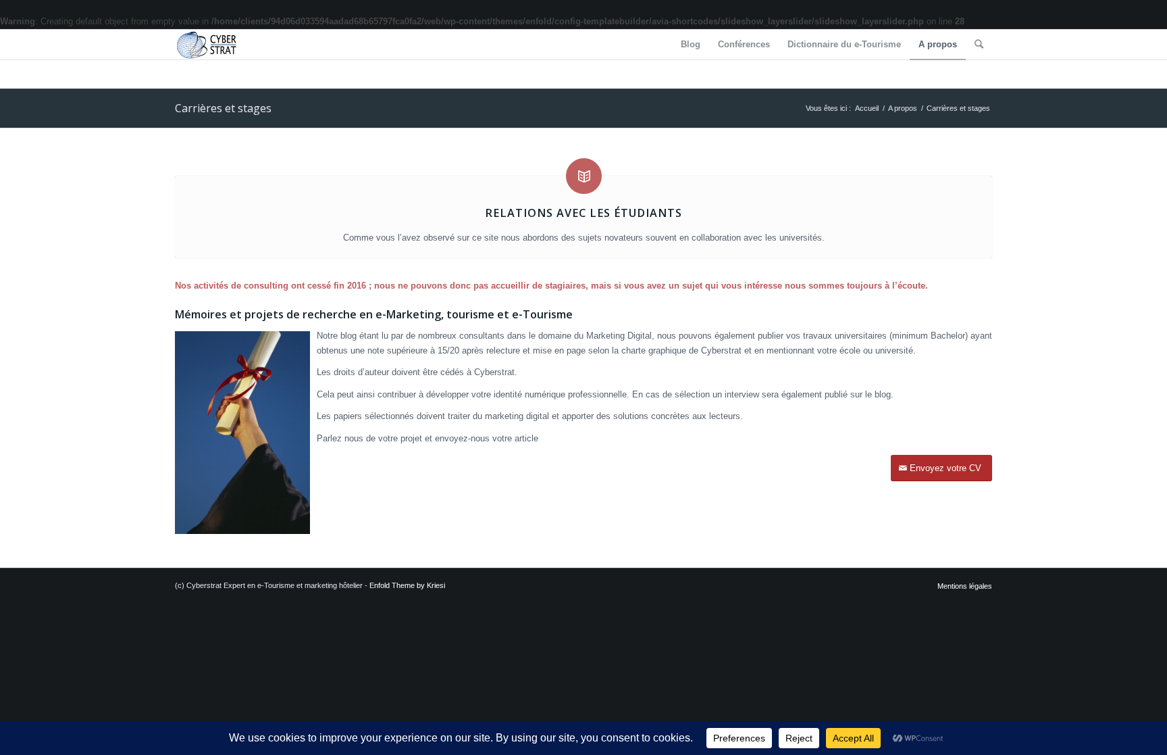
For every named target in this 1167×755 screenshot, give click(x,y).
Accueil (867, 108)
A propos (902, 108)
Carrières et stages (223, 108)
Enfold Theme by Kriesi (407, 585)
